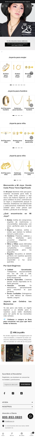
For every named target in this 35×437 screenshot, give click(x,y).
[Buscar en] (6, 6)
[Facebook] (4, 393)
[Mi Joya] (17, 26)
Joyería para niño (17, 156)
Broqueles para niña (29, 141)
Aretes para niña (17, 141)
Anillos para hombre (5, 109)
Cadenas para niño (17, 173)
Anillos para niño (5, 173)
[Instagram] (13, 393)
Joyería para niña (17, 123)
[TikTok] (21, 393)
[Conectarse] (27, 6)
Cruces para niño (29, 173)
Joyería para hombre (17, 91)
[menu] (2, 6)
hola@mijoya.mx (9, 421)
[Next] (31, 73)
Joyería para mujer (17, 57)
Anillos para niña (5, 141)
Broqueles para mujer (29, 75)
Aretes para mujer (17, 75)
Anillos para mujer (6, 75)
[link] (12, 434)
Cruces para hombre (29, 109)
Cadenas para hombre (17, 109)
